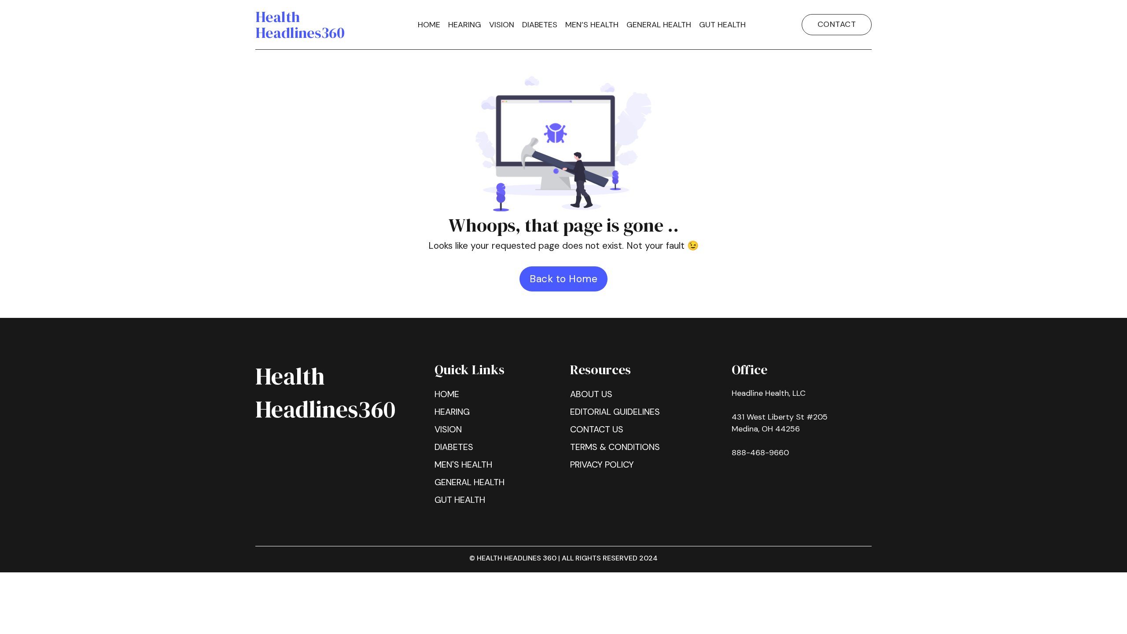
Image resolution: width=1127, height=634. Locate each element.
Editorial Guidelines (615, 411)
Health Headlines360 (300, 25)
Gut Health (722, 24)
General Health (470, 482)
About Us (591, 394)
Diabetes (539, 24)
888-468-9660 (760, 452)
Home (429, 24)
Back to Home (563, 278)
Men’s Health (592, 24)
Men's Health (463, 464)
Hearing (464, 24)
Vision (501, 24)
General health (658, 24)
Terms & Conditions (615, 447)
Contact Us (596, 429)
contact (837, 24)
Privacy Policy (602, 464)
